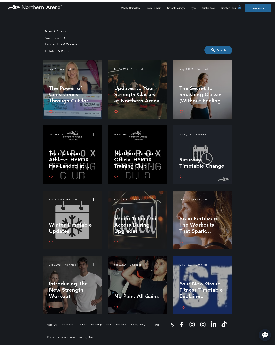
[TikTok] (224, 324)
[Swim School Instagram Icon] (192, 324)
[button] (239, 7)
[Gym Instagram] (202, 324)
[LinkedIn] (213, 324)
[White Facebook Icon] (181, 324)
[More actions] (95, 69)
